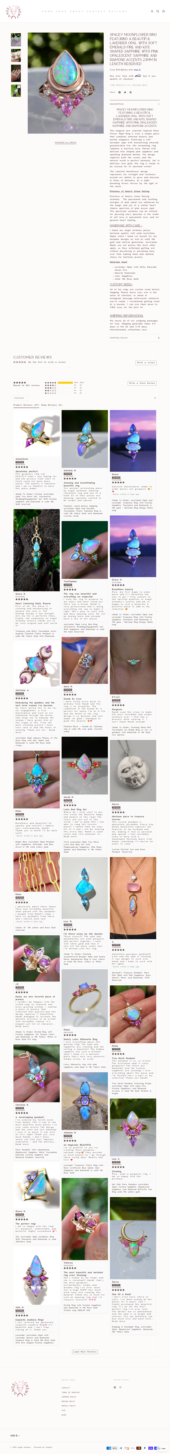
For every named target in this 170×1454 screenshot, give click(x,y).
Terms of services (71, 1392)
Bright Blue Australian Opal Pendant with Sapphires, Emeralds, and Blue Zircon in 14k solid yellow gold (35, 844)
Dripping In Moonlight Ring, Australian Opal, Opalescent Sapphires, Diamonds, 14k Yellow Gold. (132, 1329)
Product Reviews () (26, 405)
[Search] (158, 11)
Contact (66, 1388)
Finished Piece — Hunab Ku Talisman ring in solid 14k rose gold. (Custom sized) (83, 729)
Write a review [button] (146, 363)
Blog (64, 1415)
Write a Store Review (142, 383)
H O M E (47, 11)
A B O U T (76, 11)
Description (117, 104)
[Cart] (163, 11)
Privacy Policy (69, 1406)
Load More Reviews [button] (85, 1352)
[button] (50, 383)
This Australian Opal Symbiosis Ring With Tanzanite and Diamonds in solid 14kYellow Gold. (36, 1239)
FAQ (63, 1410)
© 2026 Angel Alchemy (20, 1447)
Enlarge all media (65, 142)
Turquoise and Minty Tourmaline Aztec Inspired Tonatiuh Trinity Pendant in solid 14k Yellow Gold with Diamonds (36, 633)
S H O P (61, 11)
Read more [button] (70, 837)
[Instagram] (122, 1389)
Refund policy (68, 1401)
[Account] (152, 11)
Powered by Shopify (43, 1447)
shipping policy (69, 1397)
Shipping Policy (119, 338)
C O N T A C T (96, 11)
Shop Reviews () (51, 405)
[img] (26, 382)
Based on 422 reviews (26, 386)
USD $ (13, 1435)
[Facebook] (116, 1389)
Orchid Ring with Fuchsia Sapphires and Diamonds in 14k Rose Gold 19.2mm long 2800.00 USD (82, 1307)
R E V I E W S (118, 11)
